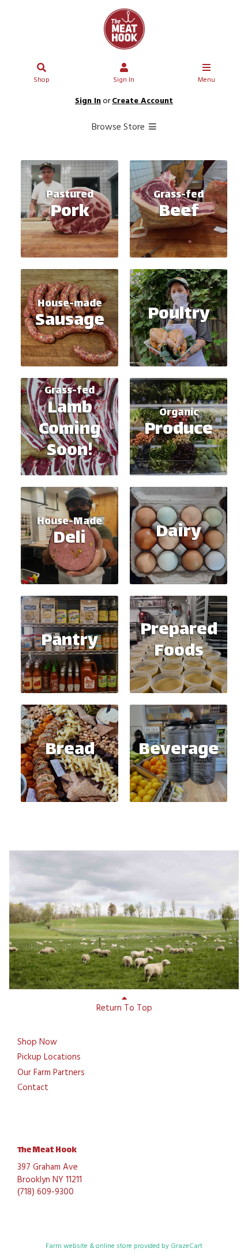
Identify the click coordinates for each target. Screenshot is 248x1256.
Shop (41, 80)
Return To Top (124, 1008)
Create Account (142, 101)
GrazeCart (186, 1246)
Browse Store (119, 127)
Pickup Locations (49, 1057)
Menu (206, 80)
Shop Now (37, 1042)
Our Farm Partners (51, 1073)
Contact (32, 1088)
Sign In (123, 80)
